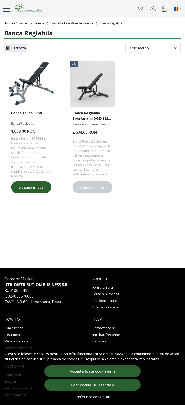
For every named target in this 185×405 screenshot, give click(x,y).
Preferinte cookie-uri (92, 396)
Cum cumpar (13, 328)
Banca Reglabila (22, 123)
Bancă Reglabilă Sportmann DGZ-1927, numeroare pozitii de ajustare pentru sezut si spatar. (92, 116)
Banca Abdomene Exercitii (91, 124)
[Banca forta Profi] (31, 84)
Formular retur (102, 287)
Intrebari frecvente (106, 334)
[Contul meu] (153, 8)
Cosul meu (12, 334)
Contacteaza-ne (104, 328)
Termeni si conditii (105, 294)
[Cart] (164, 8)
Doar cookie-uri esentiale (92, 384)
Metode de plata (16, 341)
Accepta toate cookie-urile (93, 371)
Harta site (99, 341)
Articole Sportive (15, 23)
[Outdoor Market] (29, 8)
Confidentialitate (104, 301)
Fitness (39, 23)
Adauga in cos (31, 187)
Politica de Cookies (106, 307)
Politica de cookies (24, 359)
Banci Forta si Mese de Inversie (72, 23)
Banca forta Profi (26, 113)
